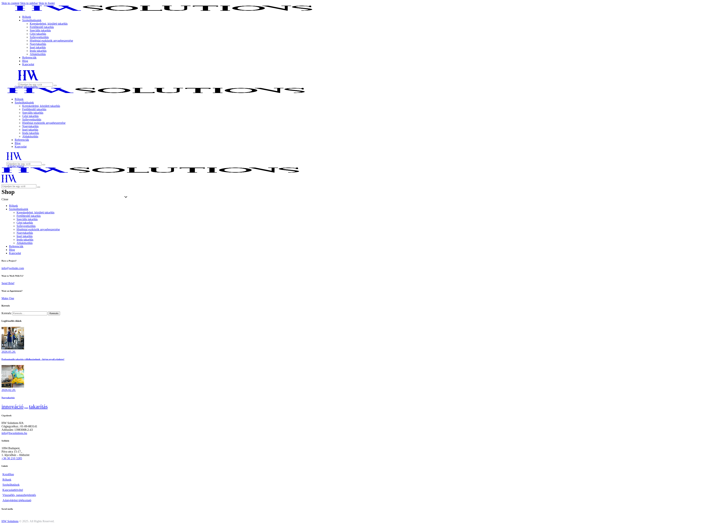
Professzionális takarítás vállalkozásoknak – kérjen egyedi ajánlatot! (33, 359)
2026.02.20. (9, 390)
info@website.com (13, 268)
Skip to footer (47, 3)
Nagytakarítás (8, 397)
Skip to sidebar (29, 3)
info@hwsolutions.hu (14, 433)
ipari (26, 408)
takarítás (38, 406)
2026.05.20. (9, 351)
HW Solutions (10, 521)
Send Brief (8, 283)
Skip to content (10, 3)
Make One (8, 298)
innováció (13, 406)
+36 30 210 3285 (12, 458)
